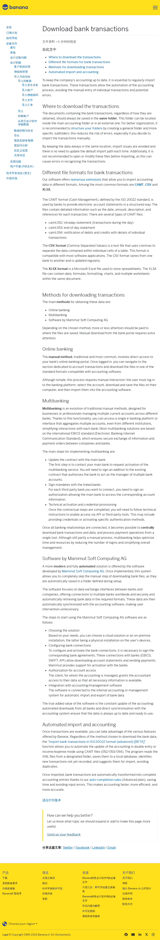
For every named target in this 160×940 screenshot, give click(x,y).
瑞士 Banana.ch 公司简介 (136, 888)
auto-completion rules (105, 780)
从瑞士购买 (48, 878)
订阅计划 (11, 32)
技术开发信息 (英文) (18, 173)
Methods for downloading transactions (76, 67)
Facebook (83, 847)
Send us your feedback (64, 834)
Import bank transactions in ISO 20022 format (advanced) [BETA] (96, 742)
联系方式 (127, 904)
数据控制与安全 (23, 130)
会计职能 (15, 62)
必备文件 (11, 43)
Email (112, 847)
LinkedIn (98, 847)
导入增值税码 (30, 95)
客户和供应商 (22, 66)
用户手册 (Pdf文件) (22, 166)
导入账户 (27, 90)
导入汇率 (27, 105)
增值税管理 (21, 71)
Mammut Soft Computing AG (83, 571)
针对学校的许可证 (52, 888)
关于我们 (127, 878)
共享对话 (19, 155)
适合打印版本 (51, 800)
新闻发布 (127, 898)
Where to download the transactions (75, 57)
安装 (9, 27)
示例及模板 (8, 888)
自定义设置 (21, 150)
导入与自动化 (22, 76)
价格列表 (47, 893)
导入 (20, 111)
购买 (44, 883)
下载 (4, 878)
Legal (5, 934)
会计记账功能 (18, 57)
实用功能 (15, 161)
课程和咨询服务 (91, 916)
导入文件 (27, 100)
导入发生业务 (30, 85)
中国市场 (11, 178)
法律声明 (127, 893)
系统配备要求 (10, 883)
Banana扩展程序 (11, 893)
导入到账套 (25, 81)
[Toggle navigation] (154, 7)
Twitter (68, 847)
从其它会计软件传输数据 (27, 122)
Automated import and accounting (74, 72)
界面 (13, 52)
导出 (17, 135)
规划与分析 (21, 145)
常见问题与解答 (91, 905)
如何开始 (11, 38)
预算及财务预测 (23, 140)
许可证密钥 (88, 911)
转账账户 (23, 116)
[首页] (15, 8)
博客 (124, 883)
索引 (13, 47)
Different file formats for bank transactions (79, 62)
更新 (44, 898)
